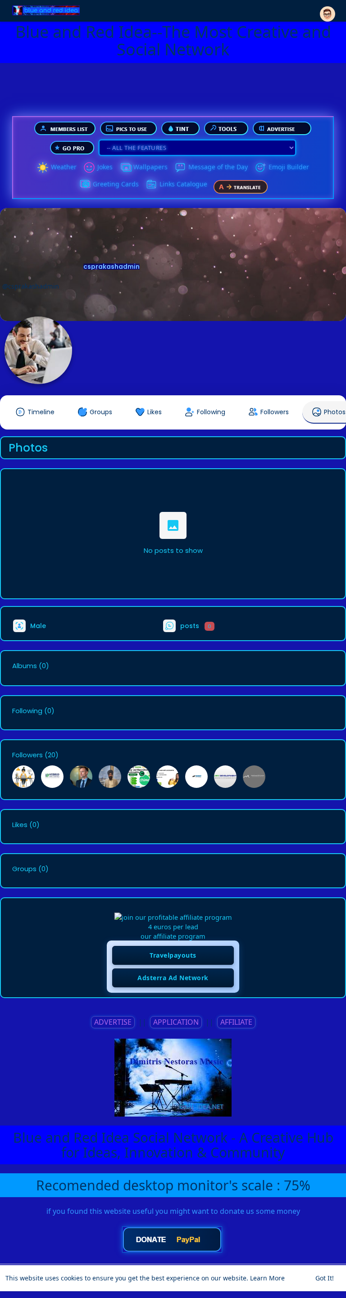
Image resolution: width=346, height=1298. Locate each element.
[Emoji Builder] (260, 167)
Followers (27, 755)
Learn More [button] (267, 1278)
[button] (327, 10)
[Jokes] (89, 167)
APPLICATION (176, 1022)
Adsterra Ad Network (173, 977)
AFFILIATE (236, 1022)
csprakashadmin (111, 266)
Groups (24, 869)
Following (27, 711)
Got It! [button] (324, 1278)
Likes (19, 824)
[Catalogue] (151, 184)
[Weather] (42, 167)
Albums (24, 665)
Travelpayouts (173, 955)
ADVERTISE (113, 1022)
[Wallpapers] (125, 167)
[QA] (84, 184)
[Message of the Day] (180, 167)
